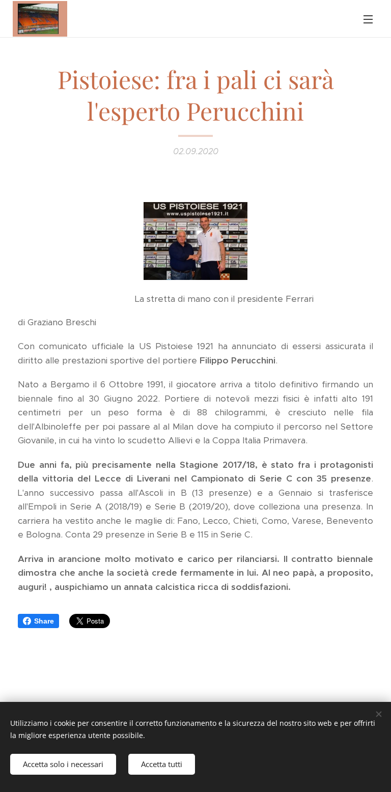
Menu (368, 19)
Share (44, 621)
